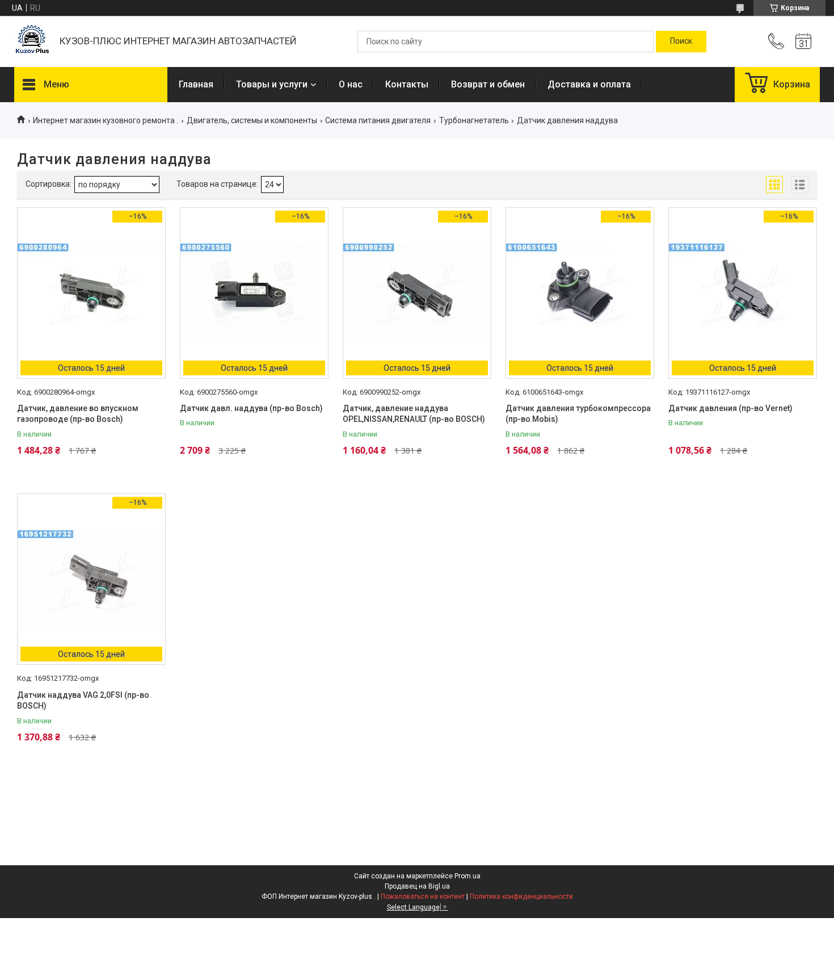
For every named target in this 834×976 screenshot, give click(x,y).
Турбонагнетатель (474, 120)
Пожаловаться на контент (423, 896)
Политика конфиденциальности (521, 896)
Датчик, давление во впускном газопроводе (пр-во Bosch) (77, 414)
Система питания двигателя (378, 120)
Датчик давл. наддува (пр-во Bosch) (251, 408)
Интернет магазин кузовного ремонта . (105, 120)
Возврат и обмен (488, 84)
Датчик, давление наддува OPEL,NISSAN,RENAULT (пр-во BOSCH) (414, 414)
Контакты (406, 84)
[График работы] (803, 41)
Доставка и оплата (589, 84)
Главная (196, 84)
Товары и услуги (272, 84)
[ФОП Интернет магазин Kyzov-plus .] (31, 41)
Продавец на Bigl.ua (417, 886)
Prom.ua (467, 876)
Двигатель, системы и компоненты (252, 120)
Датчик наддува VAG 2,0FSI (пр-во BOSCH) (83, 700)
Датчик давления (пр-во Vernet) (730, 408)
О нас (351, 84)
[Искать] (681, 41)
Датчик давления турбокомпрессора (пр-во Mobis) (578, 414)
